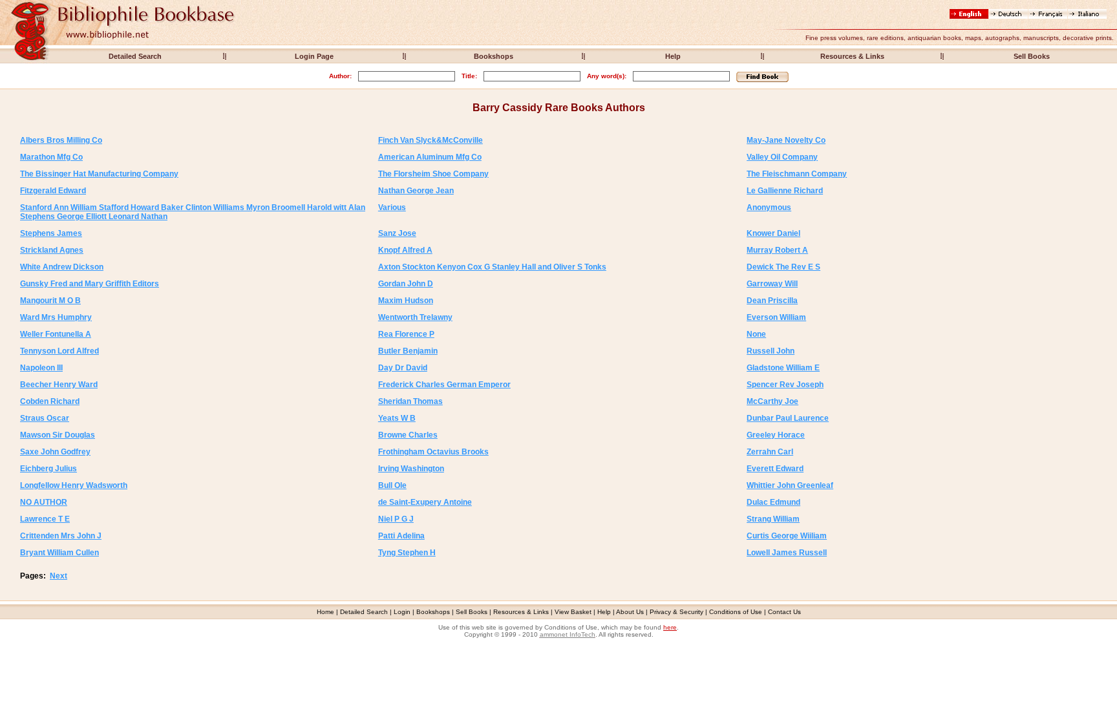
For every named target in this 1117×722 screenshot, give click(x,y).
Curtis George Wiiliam (787, 535)
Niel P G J (396, 519)
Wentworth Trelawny (415, 317)
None (756, 334)
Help (673, 56)
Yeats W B (397, 418)
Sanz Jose (397, 233)
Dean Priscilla (772, 300)
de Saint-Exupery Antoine (425, 502)
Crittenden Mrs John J (60, 535)
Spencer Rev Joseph (785, 384)
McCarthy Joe (772, 401)
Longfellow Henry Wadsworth (73, 485)
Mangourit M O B (50, 300)
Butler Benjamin (408, 351)
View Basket (573, 611)
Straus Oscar (44, 418)
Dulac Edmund (773, 502)
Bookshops (493, 56)
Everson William (776, 317)
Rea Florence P (406, 334)
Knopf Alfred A (405, 250)
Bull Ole (392, 485)
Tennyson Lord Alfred (59, 351)
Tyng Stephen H (407, 552)
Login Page (314, 56)
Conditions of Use (735, 611)
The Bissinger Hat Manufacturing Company (99, 173)
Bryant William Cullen (59, 552)
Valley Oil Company (782, 157)
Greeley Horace (776, 435)
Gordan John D (405, 283)
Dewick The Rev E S (783, 266)
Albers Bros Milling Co (61, 140)
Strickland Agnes (51, 250)
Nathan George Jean (416, 190)
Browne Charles (408, 435)
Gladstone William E (783, 367)
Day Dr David (402, 367)
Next (58, 575)
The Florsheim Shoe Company (433, 173)
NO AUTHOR (43, 502)
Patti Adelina (401, 535)
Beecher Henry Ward (59, 384)
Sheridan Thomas (410, 401)
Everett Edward (775, 468)
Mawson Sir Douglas (57, 435)
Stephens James (51, 233)
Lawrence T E (45, 519)
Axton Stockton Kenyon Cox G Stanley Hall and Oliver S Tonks (492, 266)
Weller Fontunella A (55, 334)
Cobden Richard (50, 401)
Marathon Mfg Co (51, 157)
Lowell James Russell (787, 552)
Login (402, 611)
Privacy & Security (676, 611)
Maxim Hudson (405, 300)
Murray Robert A (777, 250)
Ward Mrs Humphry (56, 317)
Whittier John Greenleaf (790, 485)
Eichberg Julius (48, 468)
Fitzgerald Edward (53, 190)
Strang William (773, 519)
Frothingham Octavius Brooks (433, 451)
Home (325, 611)
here (670, 627)
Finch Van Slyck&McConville (430, 140)
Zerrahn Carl (770, 451)
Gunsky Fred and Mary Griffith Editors (89, 283)
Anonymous (769, 207)
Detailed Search (135, 56)
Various (392, 207)
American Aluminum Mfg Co (430, 157)
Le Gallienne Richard (785, 190)
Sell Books (1032, 56)
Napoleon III (41, 367)
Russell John (770, 351)
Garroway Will (772, 283)
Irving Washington (411, 468)
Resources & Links (852, 56)
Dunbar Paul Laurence (788, 418)
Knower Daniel (773, 233)
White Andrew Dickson (61, 266)
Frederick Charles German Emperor (444, 384)
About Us (630, 611)
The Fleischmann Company (797, 173)
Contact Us (784, 611)
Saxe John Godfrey (55, 451)
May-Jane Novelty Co (786, 140)
